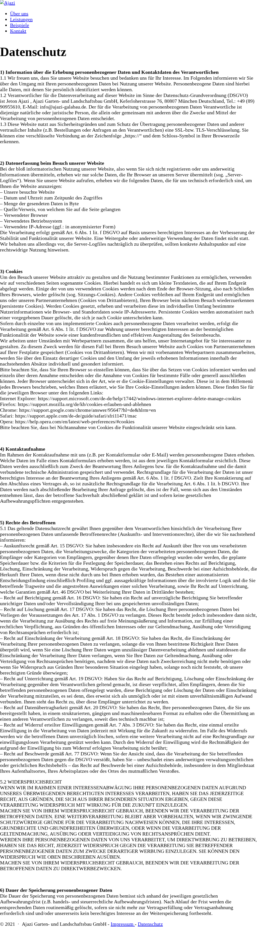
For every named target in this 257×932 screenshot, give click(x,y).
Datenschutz (150, 924)
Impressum (123, 924)
